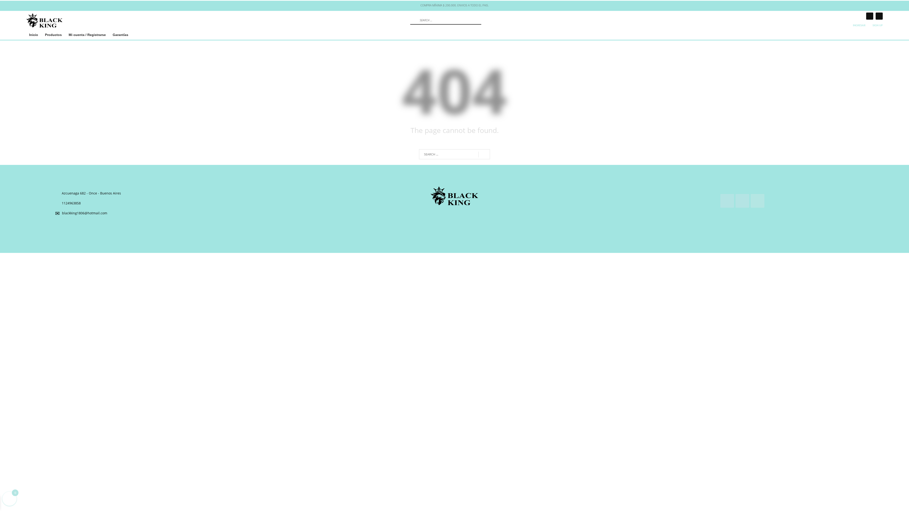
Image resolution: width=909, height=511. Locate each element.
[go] (413, 20)
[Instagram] (869, 16)
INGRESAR (859, 25)
